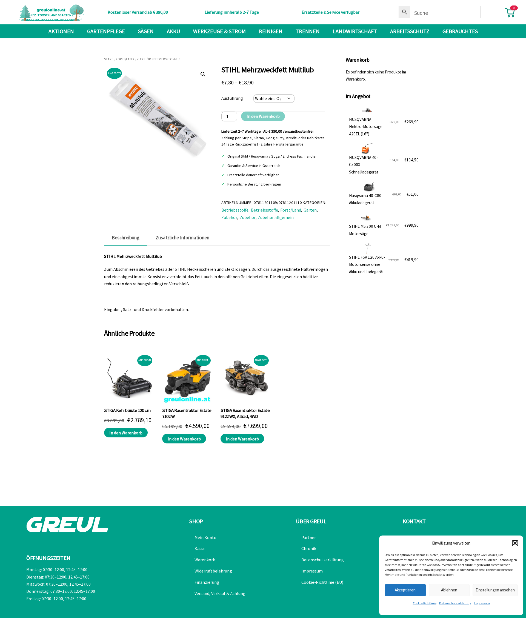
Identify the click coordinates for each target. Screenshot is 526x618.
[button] (515, 543)
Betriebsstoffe (165, 59)
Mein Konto (205, 537)
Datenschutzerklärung (455, 603)
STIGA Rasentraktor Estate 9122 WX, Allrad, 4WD (245, 413)
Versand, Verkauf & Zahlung (220, 593)
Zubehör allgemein (276, 217)
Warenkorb (205, 559)
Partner (308, 537)
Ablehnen (449, 590)
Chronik (308, 548)
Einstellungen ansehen (495, 590)
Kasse (200, 548)
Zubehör (144, 59)
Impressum (482, 603)
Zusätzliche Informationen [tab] (182, 238)
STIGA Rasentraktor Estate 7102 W (186, 413)
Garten (310, 210)
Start (108, 59)
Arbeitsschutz (409, 31)
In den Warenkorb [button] (125, 432)
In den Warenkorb (263, 116)
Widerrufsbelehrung (213, 571)
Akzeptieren (405, 590)
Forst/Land (125, 59)
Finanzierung (207, 582)
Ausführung (232, 98)
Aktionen (61, 31)
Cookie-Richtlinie (424, 603)
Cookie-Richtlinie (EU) (322, 582)
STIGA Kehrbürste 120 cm (127, 410)
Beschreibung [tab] (125, 238)
